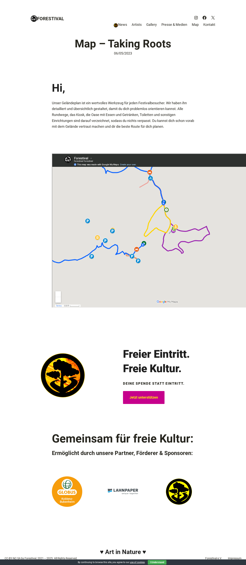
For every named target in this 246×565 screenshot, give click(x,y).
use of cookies (137, 562)
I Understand (157, 562)
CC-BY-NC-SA (13, 558)
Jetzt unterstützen (144, 397)
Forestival (50, 18)
